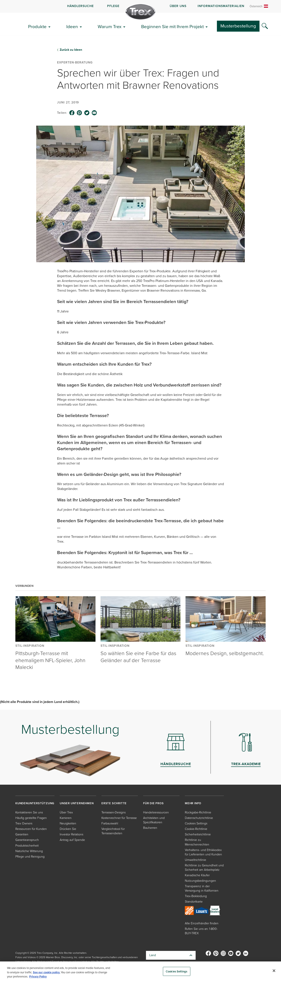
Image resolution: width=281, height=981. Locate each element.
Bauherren (150, 828)
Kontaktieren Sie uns (29, 812)
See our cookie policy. (46, 972)
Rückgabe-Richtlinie (198, 812)
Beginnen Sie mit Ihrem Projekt (172, 26)
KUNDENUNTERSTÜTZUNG (34, 803)
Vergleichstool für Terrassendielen (113, 831)
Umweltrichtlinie (195, 860)
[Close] (274, 971)
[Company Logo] (140, 12)
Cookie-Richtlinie (196, 829)
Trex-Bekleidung (196, 896)
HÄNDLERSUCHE (80, 6)
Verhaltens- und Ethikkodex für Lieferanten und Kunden (203, 852)
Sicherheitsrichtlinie (198, 834)
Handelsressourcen (156, 812)
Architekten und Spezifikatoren (154, 820)
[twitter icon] (87, 113)
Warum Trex (109, 26)
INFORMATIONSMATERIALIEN (221, 6)
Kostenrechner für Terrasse (119, 818)
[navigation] (140, 6)
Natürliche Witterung (29, 851)
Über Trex (66, 812)
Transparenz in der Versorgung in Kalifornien (201, 888)
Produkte (37, 26)
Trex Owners (23, 823)
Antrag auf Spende (72, 840)
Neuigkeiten (68, 823)
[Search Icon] (265, 26)
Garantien (21, 834)
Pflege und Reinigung (30, 856)
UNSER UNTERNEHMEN (77, 803)
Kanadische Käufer (197, 875)
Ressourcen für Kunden (31, 829)
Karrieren (66, 818)
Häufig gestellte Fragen (31, 818)
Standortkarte (194, 901)
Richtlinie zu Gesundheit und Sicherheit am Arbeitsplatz (204, 867)
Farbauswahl (109, 823)
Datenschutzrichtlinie (199, 818)
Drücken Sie (68, 829)
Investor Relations (71, 834)
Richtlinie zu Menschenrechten (197, 842)
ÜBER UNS (178, 6)
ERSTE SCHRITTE (114, 803)
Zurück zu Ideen (71, 50)
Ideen (72, 26)
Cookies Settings (176, 971)
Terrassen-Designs (113, 812)
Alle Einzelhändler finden (201, 923)
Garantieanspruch (27, 840)
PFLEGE (113, 6)
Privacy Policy (38, 976)
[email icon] (94, 113)
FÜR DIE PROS (153, 803)
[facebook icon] (72, 113)
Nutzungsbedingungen (200, 880)
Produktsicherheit (27, 845)
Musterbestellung (238, 25)
